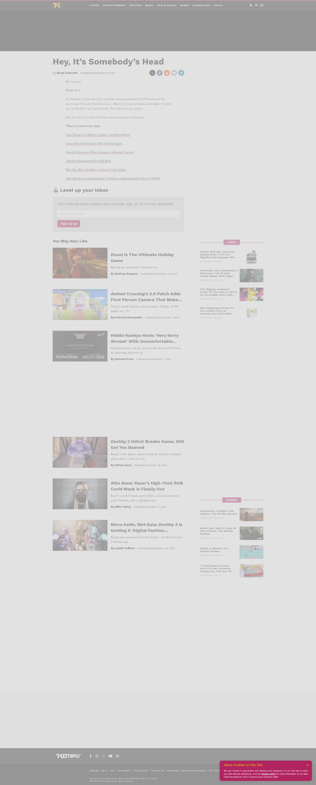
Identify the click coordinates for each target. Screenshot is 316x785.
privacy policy (269, 774)
